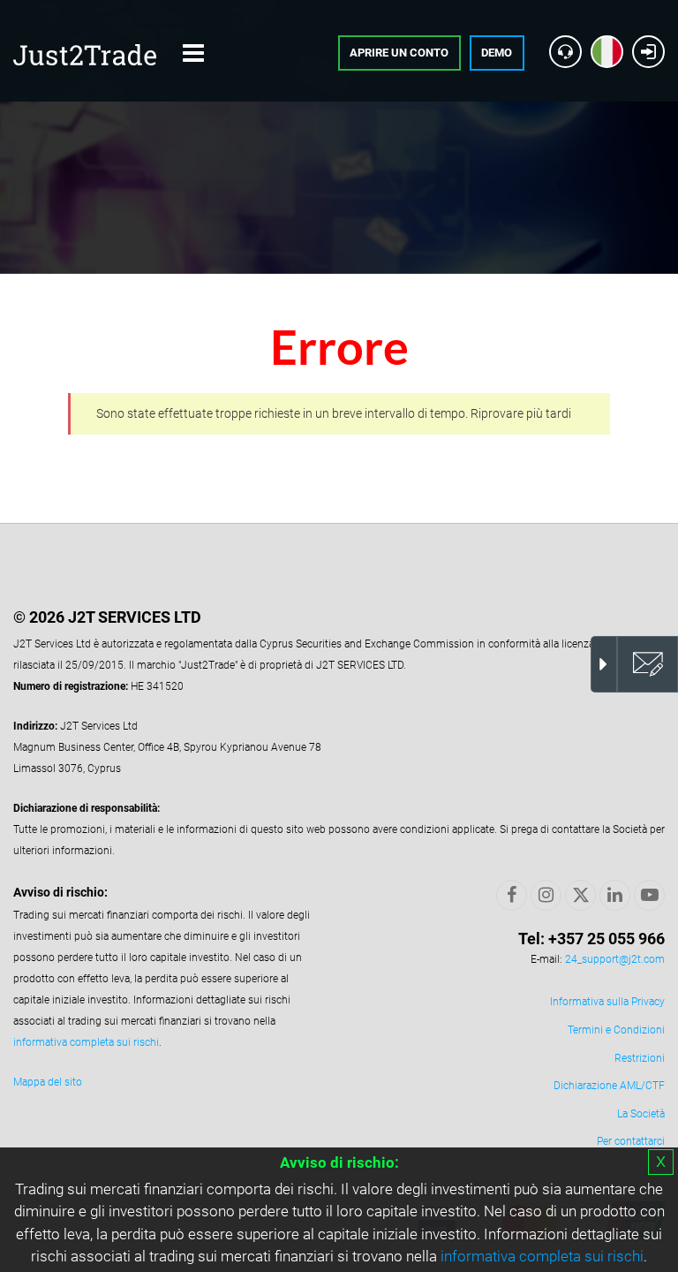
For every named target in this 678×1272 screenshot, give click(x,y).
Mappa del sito (47, 1082)
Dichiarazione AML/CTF (609, 1085)
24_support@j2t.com (615, 959)
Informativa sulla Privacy (607, 1002)
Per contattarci (631, 1141)
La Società (641, 1114)
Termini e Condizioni (616, 1030)
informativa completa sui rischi (542, 1256)
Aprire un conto (399, 52)
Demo (496, 52)
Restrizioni (639, 1058)
